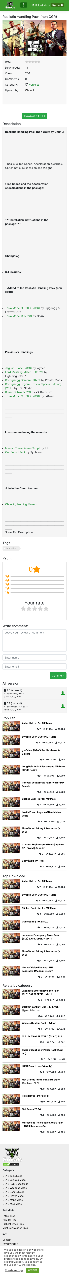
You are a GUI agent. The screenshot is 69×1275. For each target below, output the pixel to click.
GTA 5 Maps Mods (13, 1199)
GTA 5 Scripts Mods (13, 1191)
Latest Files (9, 1215)
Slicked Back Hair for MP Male (39, 798)
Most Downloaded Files (15, 1227)
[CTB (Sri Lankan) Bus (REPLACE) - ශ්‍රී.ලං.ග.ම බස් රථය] (11, 1010)
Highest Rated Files (13, 1223)
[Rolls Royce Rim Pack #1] (11, 1099)
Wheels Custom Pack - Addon (39, 1023)
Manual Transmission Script (22, 448)
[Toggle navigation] (23, 5)
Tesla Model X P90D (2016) (22, 308)
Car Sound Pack (15, 452)
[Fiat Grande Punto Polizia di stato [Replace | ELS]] (11, 1083)
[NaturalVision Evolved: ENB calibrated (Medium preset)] (11, 971)
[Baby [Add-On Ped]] (11, 864)
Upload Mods (42, 5)
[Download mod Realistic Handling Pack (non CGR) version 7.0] (63, 693)
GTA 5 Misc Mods (12, 1203)
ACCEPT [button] (32, 1270)
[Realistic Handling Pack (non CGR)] (34, 37)
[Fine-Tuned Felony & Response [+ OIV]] (11, 832)
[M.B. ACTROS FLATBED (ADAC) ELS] (11, 1040)
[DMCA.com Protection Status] (11, 1164)
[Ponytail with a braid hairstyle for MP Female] (11, 786)
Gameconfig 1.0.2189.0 (35, 921)
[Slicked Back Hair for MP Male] (11, 802)
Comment (58, 675)
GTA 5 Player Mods (13, 1195)
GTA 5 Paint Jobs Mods (15, 1183)
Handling (12, 548)
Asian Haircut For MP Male (37, 723)
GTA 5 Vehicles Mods (14, 1179)
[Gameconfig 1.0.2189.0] (11, 925)
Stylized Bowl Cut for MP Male (39, 736)
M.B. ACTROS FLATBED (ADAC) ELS (42, 1036)
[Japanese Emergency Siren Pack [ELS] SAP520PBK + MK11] (11, 938)
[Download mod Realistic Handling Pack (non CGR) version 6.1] (63, 706)
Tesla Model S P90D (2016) (22, 396)
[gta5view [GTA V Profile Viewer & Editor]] (11, 753)
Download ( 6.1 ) (34, 116)
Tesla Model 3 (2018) (18, 316)
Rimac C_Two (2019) (18, 392)
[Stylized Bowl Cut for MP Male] (11, 740)
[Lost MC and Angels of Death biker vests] (11, 815)
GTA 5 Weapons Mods (15, 1187)
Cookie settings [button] (14, 1270)
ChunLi (29, 90)
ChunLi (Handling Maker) (21, 504)
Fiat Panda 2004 (31, 1109)
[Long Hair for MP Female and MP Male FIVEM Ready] (11, 770)
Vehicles (34, 84)
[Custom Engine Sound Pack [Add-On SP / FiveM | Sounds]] (11, 848)
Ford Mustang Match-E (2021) (24, 372)
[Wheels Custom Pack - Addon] (11, 1026)
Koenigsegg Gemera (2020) (22, 380)
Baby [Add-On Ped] (33, 860)
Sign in (56, 5)
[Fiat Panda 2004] (11, 1112)
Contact (7, 1239)
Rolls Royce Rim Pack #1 (35, 1095)
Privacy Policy (10, 1243)
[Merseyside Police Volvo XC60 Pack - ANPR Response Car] (11, 1126)
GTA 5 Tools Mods (12, 1175)
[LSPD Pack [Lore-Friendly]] (11, 1069)
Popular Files (9, 1219)
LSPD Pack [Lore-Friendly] (37, 1066)
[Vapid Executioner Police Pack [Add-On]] (11, 1053)
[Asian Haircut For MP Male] (11, 726)
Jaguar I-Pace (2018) (18, 368)
